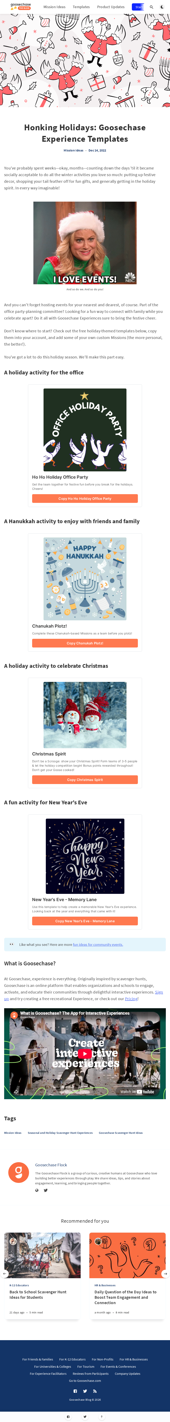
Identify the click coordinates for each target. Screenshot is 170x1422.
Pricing (131, 998)
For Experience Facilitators (48, 1373)
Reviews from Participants (91, 1373)
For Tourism (85, 1366)
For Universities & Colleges (52, 1366)
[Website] (37, 1190)
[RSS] (95, 1391)
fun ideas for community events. (98, 944)
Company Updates (127, 1373)
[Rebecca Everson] (13, 1241)
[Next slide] (165, 1274)
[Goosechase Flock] (18, 1172)
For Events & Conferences (118, 1366)
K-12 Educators (19, 1285)
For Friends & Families (37, 1359)
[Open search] (151, 7)
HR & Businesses (105, 1285)
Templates (81, 6)
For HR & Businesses (134, 1359)
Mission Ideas (55, 6)
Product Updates (111, 6)
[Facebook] (68, 1417)
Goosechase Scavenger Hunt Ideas (121, 1133)
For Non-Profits (102, 1359)
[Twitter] (85, 1417)
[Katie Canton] (98, 1241)
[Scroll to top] (102, 1417)
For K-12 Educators (72, 1359)
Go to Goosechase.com (85, 1380)
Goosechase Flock (51, 1164)
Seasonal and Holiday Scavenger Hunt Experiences (60, 1133)
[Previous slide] (4, 1274)
